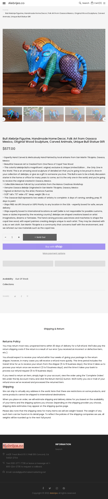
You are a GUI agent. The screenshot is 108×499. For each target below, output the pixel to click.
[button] (28, 264)
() (98, 3)
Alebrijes (54, 493)
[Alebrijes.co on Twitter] (50, 488)
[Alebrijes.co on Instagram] (57, 488)
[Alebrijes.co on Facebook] (43, 488)
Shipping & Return (54, 328)
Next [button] (105, 119)
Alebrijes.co (16, 3)
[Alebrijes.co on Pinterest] (64, 488)
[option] (12, 114)
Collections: (8, 284)
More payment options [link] (54, 253)
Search (58, 449)
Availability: (8, 278)
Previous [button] (3, 119)
